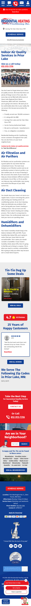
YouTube (15, 546)
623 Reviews (20, 317)
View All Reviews (15, 362)
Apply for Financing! (15, 513)
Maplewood (6, 463)
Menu (3, 5)
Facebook (11, 546)
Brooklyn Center (20, 456)
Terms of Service (16, 569)
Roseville (7, 465)
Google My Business (20, 546)
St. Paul (24, 465)
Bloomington (9, 456)
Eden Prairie (24, 458)
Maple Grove (24, 461)
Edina (5, 461)
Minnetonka (16, 463)
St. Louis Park (16, 465)
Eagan (16, 458)
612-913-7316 (15, 4)
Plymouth (25, 463)
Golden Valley (13, 461)
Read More (15, 12)
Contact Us (15, 407)
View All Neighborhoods (15, 470)
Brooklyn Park (7, 458)
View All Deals (15, 305)
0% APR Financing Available (15, 40)
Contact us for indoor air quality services (15, 146)
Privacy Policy (11, 569)
